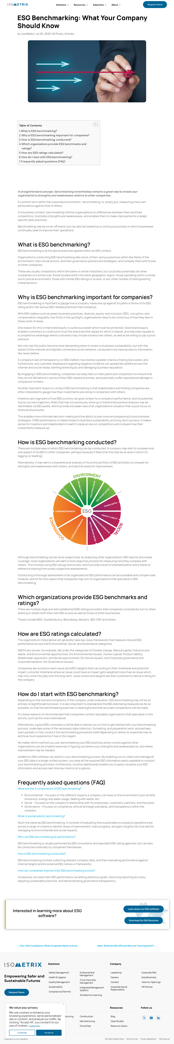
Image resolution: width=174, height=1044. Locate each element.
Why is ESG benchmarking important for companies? (55, 135)
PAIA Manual (164, 1039)
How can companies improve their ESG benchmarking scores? (56, 870)
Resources (79, 4)
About (114, 4)
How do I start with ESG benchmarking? (46, 157)
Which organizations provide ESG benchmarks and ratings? (53, 146)
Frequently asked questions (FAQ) (43, 161)
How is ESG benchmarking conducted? (46, 139)
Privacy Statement (148, 1039)
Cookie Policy (34, 1026)
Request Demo (154, 4)
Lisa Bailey (27, 34)
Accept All (48, 1032)
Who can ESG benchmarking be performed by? (46, 837)
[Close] (63, 1004)
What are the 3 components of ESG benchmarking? (49, 788)
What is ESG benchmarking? (39, 131)
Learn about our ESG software (143, 908)
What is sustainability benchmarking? (41, 816)
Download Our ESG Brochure (143, 920)
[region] (35, 1021)
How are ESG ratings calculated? (42, 152)
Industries (98, 4)
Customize (22, 1032)
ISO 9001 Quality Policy (114, 1039)
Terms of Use (132, 1039)
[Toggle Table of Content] (94, 124)
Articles (69, 34)
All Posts (57, 34)
